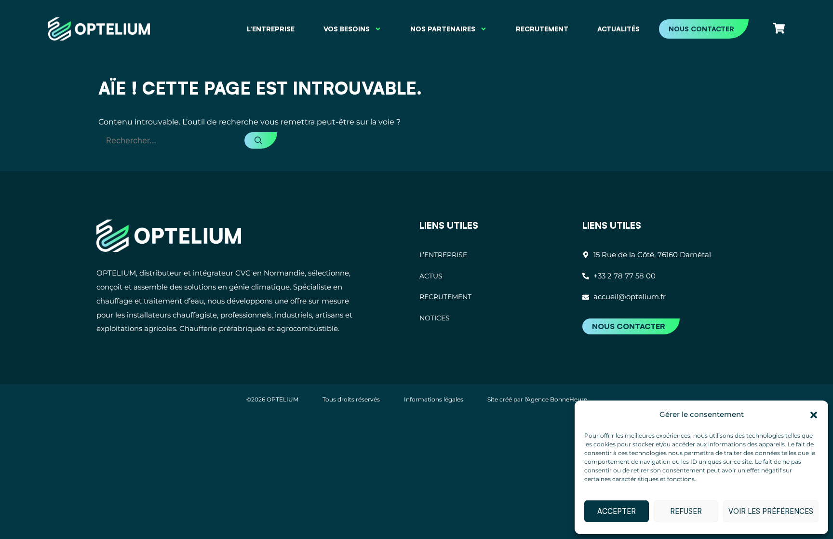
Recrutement (542, 29)
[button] (814, 415)
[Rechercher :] (171, 140)
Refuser (686, 511)
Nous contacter (701, 29)
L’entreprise (271, 29)
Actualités (618, 29)
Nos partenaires (442, 29)
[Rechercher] (260, 140)
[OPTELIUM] (99, 28)
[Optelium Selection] (779, 28)
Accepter (616, 511)
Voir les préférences (770, 511)
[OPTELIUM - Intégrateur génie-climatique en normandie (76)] (168, 236)
